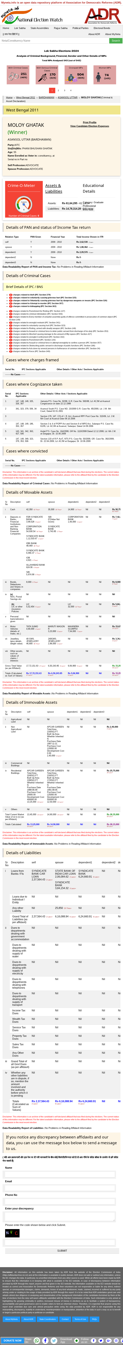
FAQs (94, 1319)
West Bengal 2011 (25, 97)
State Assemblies (40, 28)
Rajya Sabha (60, 28)
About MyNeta (112, 34)
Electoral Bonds (102, 28)
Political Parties (81, 28)
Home (6, 28)
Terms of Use (80, 1319)
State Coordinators (47, 1319)
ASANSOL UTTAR (68, 97)
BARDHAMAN (46, 97)
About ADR (94, 34)
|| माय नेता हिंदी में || (11, 34)
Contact (65, 1319)
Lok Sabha (19, 28)
